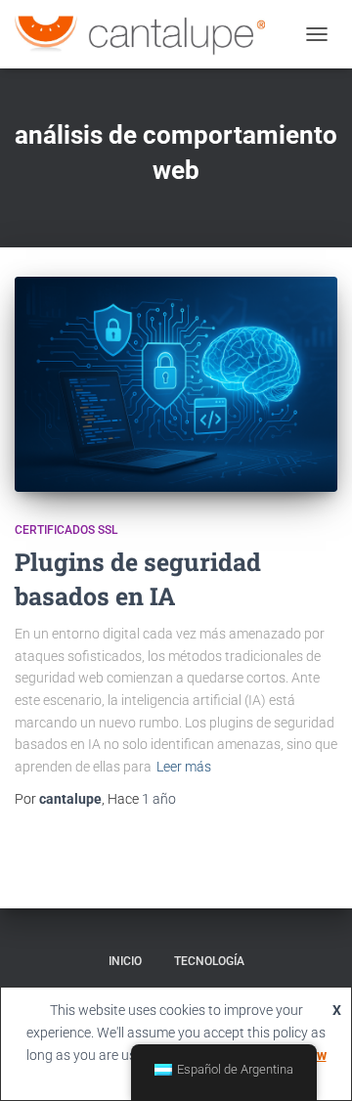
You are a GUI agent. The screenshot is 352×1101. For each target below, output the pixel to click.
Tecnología (209, 961)
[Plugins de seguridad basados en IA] (176, 384)
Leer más (183, 766)
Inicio (125, 961)
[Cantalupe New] (147, 34)
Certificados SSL (66, 530)
